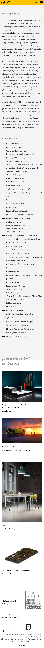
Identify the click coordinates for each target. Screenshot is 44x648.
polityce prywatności (24, 641)
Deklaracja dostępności (9, 604)
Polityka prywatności (9, 601)
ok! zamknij (22, 645)
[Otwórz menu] (41, 3)
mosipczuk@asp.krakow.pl (10, 618)
